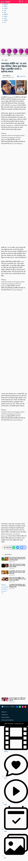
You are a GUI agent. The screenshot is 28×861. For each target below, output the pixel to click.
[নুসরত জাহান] (15, 51)
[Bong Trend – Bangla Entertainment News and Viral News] (5, 1)
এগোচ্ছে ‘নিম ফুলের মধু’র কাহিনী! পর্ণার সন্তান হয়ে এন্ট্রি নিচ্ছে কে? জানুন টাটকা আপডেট (17, 699)
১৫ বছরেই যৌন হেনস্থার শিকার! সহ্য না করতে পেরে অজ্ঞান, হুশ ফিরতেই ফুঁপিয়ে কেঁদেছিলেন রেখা (17, 586)
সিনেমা (5, 16)
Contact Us (4, 715)
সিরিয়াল (6, 14)
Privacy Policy (5, 717)
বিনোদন (6, 4)
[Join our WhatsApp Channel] (20, 707)
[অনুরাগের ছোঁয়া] (9, 51)
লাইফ (5, 831)
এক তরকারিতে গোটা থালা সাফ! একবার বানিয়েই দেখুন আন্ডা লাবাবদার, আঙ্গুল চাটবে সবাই (17, 572)
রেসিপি (5, 20)
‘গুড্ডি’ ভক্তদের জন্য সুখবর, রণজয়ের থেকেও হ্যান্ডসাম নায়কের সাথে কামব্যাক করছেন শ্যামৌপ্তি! (17, 566)
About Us (4, 712)
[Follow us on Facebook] (17, 707)
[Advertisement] (14, 36)
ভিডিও (5, 6)
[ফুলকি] (21, 51)
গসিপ (5, 18)
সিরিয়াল (6, 752)
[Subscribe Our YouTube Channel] (25, 707)
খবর (5, 10)
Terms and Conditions (7, 720)
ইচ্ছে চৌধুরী (6, 76)
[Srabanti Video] (3, 51)
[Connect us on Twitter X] (23, 707)
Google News (22, 76)
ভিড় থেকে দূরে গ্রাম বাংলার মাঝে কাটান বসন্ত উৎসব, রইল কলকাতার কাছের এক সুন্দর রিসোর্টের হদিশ (17, 559)
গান (5, 22)
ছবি (5, 12)
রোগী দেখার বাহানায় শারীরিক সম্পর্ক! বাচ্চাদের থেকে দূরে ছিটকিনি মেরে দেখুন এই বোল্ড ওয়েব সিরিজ (17, 579)
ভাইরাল (6, 8)
